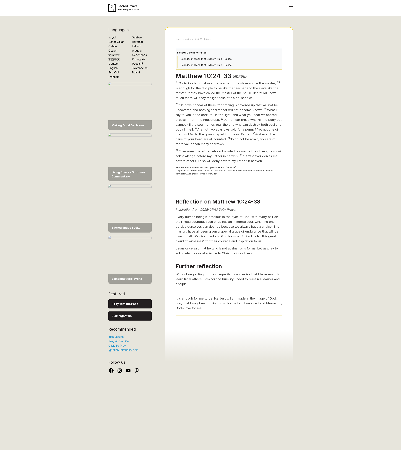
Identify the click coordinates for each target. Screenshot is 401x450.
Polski (136, 72)
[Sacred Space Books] (130, 208)
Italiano (136, 46)
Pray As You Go (118, 341)
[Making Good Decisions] (130, 106)
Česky (112, 50)
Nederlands (139, 55)
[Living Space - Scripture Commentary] (130, 157)
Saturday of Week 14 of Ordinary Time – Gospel (206, 58)
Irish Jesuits (116, 336)
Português (138, 59)
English (113, 68)
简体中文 (114, 55)
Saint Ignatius (122, 316)
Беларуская (116, 41)
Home (178, 39)
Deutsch (113, 63)
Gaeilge (137, 37)
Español (113, 72)
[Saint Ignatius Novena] (130, 259)
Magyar (137, 50)
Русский (137, 63)
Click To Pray (117, 345)
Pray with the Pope (125, 303)
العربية (112, 37)
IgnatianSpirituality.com (123, 350)
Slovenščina (140, 68)
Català (112, 46)
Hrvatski (137, 41)
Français (113, 76)
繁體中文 (114, 59)
